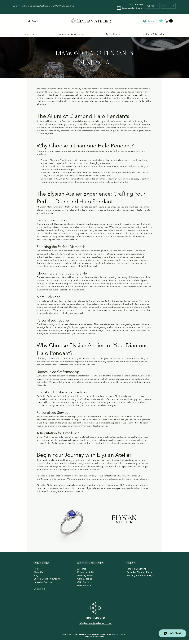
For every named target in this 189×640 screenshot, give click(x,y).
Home (37, 569)
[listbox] (152, 6)
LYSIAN (86, 20)
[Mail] (119, 8)
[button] (152, 6)
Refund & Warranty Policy (139, 572)
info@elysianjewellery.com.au (51, 479)
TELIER (104, 20)
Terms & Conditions (136, 569)
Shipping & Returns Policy (140, 575)
